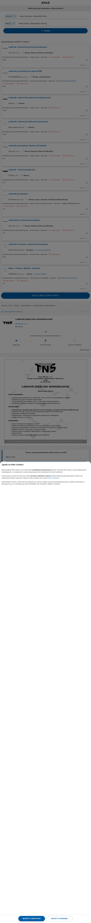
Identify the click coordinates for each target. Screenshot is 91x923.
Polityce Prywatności (53, 478)
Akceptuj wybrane (59, 918)
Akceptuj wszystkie (32, 918)
